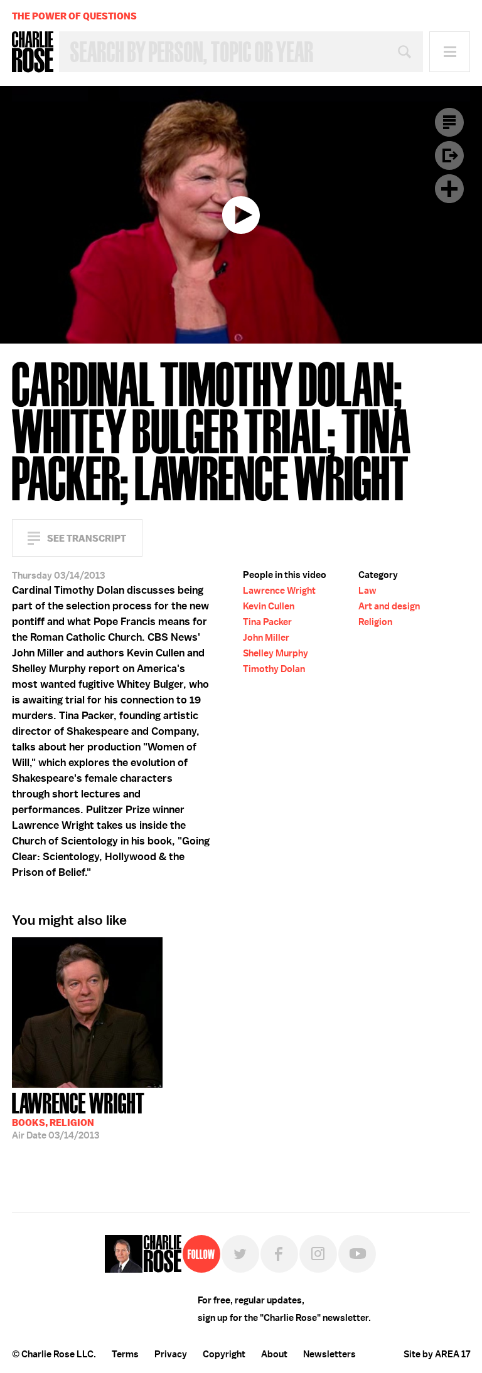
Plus (449, 188)
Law (367, 590)
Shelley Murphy (275, 653)
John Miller (266, 637)
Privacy (170, 1354)
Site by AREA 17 (437, 1354)
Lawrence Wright (279, 590)
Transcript (449, 122)
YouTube (357, 1254)
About (274, 1354)
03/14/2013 (78, 1115)
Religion (375, 622)
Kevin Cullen (268, 606)
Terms (125, 1354)
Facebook (279, 1254)
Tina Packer (267, 622)
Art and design (389, 606)
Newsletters (329, 1354)
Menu (449, 51)
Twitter (240, 1254)
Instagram (318, 1254)
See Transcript (86, 538)
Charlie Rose (32, 52)
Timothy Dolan (274, 669)
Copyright (224, 1354)
